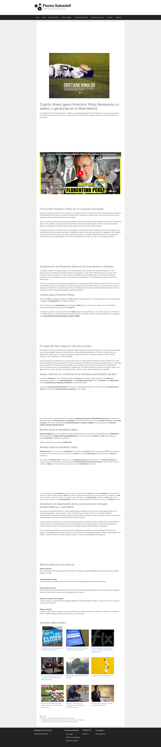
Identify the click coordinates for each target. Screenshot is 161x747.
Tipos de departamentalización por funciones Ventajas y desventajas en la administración (102, 650)
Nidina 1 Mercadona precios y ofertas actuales (77, 676)
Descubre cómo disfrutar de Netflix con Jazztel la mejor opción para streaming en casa (51, 677)
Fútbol (68, 718)
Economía (51, 718)
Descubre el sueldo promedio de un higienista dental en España (59, 721)
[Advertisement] (80, 39)
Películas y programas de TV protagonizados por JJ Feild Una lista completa (63, 720)
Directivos (44, 718)
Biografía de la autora (97, 17)
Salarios (44, 716)
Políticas (118, 17)
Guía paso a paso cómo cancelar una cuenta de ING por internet (52, 649)
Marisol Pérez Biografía (41, 734)
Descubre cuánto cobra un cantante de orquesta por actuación (102, 704)
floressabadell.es (100, 734)
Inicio (37, 17)
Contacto (110, 17)
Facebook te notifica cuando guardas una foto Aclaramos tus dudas (77, 649)
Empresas (57, 718)
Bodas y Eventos (53, 17)
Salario (72, 718)
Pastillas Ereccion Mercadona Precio (103, 675)
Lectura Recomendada (81, 17)
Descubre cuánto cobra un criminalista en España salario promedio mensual (75, 705)
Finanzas (63, 718)
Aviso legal (69, 734)
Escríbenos (85, 734)
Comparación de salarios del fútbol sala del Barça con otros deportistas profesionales (51, 705)
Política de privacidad (73, 737)
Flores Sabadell (57, 5)
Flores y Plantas (66, 17)
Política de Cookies (72, 740)
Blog (44, 17)
